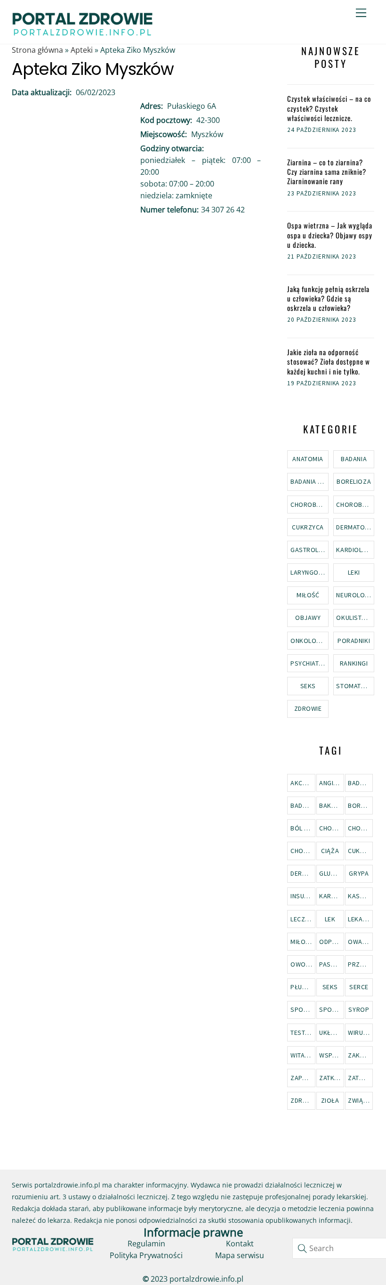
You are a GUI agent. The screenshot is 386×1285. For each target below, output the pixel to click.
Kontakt (240, 1243)
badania (360, 783)
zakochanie (360, 1055)
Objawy (308, 617)
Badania (354, 459)
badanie (302, 805)
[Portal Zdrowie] (82, 32)
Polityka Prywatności (146, 1255)
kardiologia (331, 896)
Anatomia (307, 459)
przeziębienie (360, 964)
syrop (358, 1009)
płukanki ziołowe (302, 987)
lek (330, 919)
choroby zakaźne (302, 850)
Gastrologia (309, 549)
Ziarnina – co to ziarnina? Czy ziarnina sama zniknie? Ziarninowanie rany (326, 171)
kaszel (359, 896)
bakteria (331, 805)
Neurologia (355, 595)
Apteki (82, 50)
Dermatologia (355, 527)
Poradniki (354, 640)
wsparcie (331, 1055)
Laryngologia (309, 572)
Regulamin (146, 1243)
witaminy (302, 1055)
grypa (359, 873)
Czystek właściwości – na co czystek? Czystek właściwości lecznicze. (329, 108)
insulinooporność (302, 896)
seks (330, 987)
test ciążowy (302, 1032)
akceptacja (302, 783)
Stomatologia (355, 686)
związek (360, 1100)
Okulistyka (354, 617)
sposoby (302, 1009)
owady (359, 941)
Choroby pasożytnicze (309, 504)
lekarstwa (360, 919)
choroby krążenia (360, 828)
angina (330, 783)
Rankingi (354, 663)
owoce (302, 964)
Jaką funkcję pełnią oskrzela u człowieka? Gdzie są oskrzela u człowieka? (328, 298)
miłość (301, 941)
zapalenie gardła (302, 1078)
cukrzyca (360, 850)
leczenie (302, 919)
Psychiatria (309, 663)
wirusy (359, 1032)
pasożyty (331, 964)
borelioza (360, 805)
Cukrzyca (307, 527)
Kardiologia (355, 549)
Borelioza (354, 481)
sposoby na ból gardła (331, 1009)
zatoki (359, 1078)
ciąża (330, 850)
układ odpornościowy (331, 1032)
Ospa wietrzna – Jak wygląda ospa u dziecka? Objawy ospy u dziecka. (329, 234)
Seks (308, 686)
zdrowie (302, 1100)
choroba (331, 828)
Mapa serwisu (239, 1255)
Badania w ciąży (309, 481)
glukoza (331, 873)
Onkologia (308, 640)
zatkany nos (331, 1078)
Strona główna (37, 50)
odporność (331, 941)
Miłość (308, 595)
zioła (330, 1100)
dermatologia (302, 873)
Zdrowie (308, 708)
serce (359, 987)
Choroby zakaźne (355, 504)
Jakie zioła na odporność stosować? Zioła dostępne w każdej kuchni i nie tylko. (328, 361)
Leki (354, 572)
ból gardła (302, 828)
